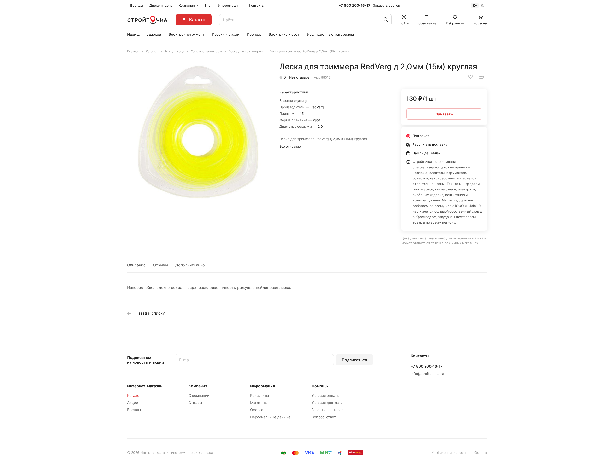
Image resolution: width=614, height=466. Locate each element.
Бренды (134, 410)
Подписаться (354, 359)
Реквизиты (259, 395)
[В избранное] (471, 77)
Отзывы (160, 265)
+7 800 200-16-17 (354, 5)
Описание (136, 265)
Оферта (256, 410)
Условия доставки (327, 402)
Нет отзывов (299, 77)
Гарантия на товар (327, 410)
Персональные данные (270, 417)
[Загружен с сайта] (198, 133)
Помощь (320, 386)
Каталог (134, 395)
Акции (132, 402)
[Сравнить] (482, 77)
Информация (262, 386)
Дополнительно (190, 265)
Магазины (258, 402)
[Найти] (386, 19)
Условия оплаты (325, 395)
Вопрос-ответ (324, 417)
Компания (198, 386)
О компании (199, 395)
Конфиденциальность (449, 452)
